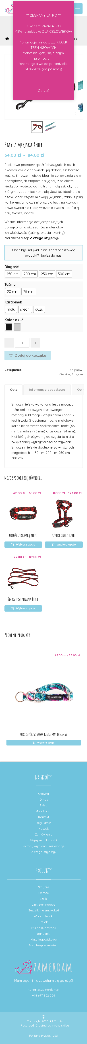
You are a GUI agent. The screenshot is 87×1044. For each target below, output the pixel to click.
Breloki (43, 922)
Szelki (44, 898)
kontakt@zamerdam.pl (43, 989)
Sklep (43, 805)
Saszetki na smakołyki (43, 910)
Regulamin (43, 823)
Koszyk (44, 828)
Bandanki (43, 933)
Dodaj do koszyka (30, 355)
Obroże (43, 893)
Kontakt (43, 817)
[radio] (12, 274)
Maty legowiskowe (44, 939)
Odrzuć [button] (43, 90)
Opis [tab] (13, 390)
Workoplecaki (43, 916)
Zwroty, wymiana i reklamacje (43, 846)
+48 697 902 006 (43, 995)
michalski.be (60, 1025)
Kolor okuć (13, 320)
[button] (77, 8)
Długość (11, 267)
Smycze (77, 374)
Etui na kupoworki (43, 928)
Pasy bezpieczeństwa (43, 945)
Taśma (10, 284)
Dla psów (75, 370)
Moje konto (43, 811)
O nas (43, 799)
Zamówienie (43, 834)
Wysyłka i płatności (43, 840)
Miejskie (64, 374)
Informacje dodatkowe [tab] (47, 390)
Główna (43, 793)
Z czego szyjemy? (44, 238)
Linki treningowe (43, 904)
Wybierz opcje (25, 544)
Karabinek (13, 302)
